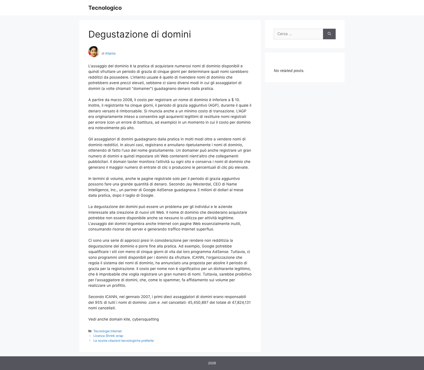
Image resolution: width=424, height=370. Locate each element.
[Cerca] (329, 34)
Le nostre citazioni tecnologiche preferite (123, 340)
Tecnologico (105, 7)
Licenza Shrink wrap (108, 336)
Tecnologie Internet (107, 331)
